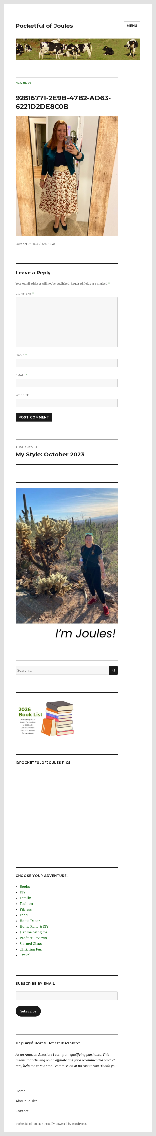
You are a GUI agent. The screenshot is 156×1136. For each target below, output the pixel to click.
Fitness (26, 909)
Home (21, 1091)
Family (25, 898)
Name (21, 355)
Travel (25, 955)
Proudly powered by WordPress (65, 1124)
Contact (22, 1111)
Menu (132, 26)
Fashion (26, 904)
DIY (22, 892)
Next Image (23, 82)
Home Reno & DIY (34, 926)
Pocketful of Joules (44, 25)
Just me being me (34, 932)
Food (24, 915)
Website (22, 395)
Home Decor (30, 921)
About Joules (26, 1101)
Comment (25, 293)
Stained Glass (31, 944)
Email (21, 375)
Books (25, 886)
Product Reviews (33, 938)
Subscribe (28, 1011)
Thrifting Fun (31, 949)
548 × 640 (48, 243)
